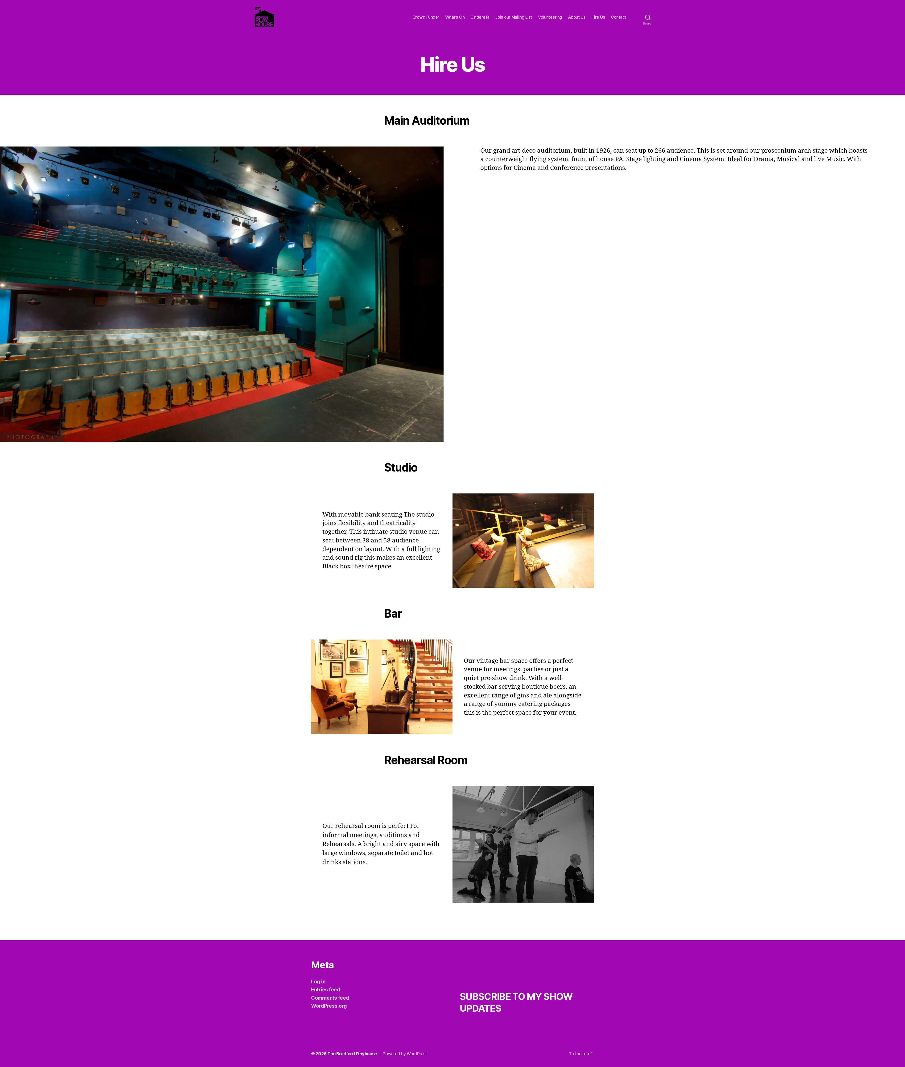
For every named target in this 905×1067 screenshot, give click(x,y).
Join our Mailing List (513, 17)
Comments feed (330, 998)
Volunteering (550, 17)
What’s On (455, 17)
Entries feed (325, 990)
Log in (318, 982)
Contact (618, 17)
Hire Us (598, 17)
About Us (577, 17)
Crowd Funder (425, 17)
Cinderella (479, 17)
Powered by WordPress (405, 1053)
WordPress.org (329, 1006)
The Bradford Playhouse (352, 1053)
